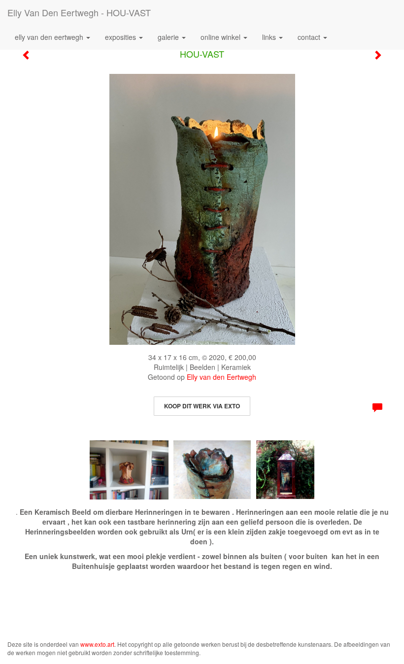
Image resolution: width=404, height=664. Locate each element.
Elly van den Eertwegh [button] (50, 37)
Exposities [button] (121, 37)
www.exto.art (97, 644)
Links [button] (270, 37)
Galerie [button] (169, 37)
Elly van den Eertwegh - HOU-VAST (79, 12)
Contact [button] (310, 37)
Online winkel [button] (221, 37)
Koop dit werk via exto (202, 405)
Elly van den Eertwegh (221, 377)
